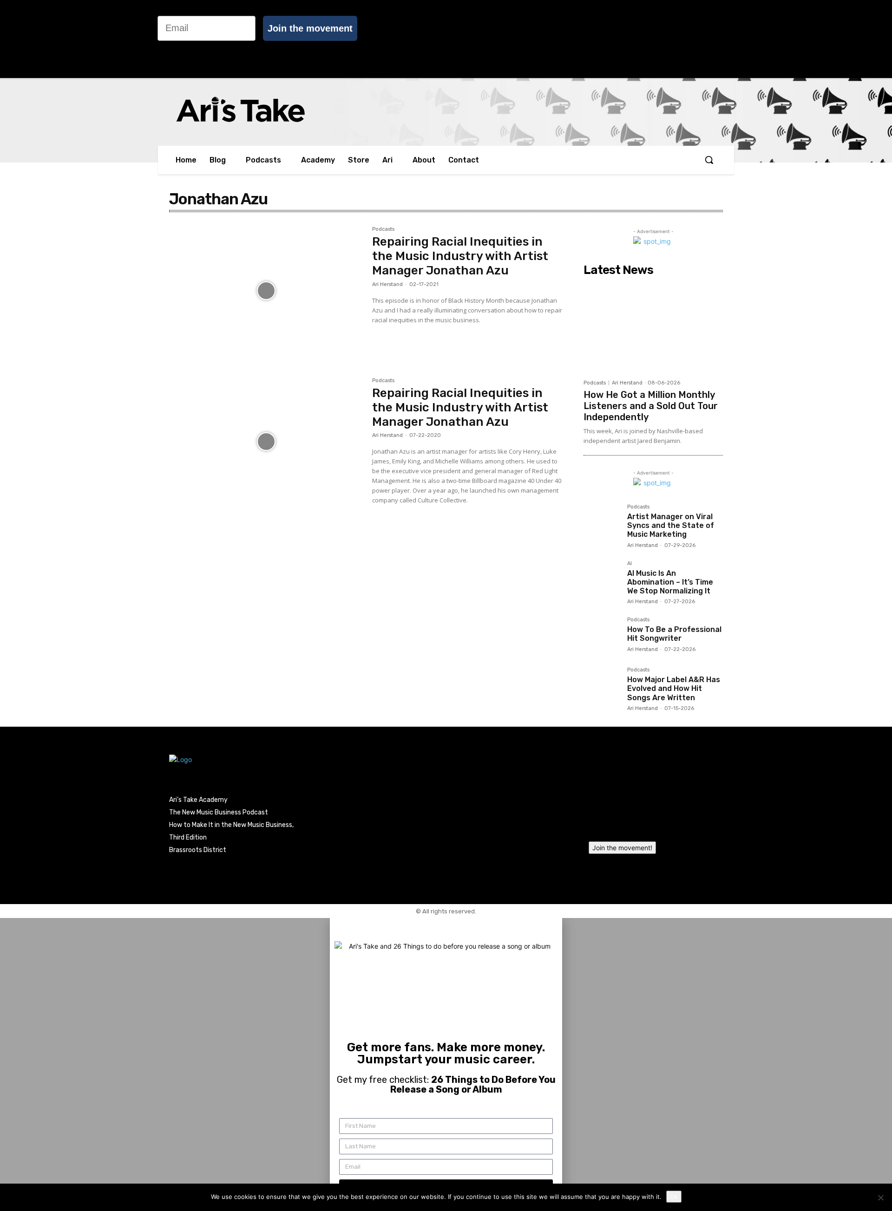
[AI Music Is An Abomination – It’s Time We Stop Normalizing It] (602, 579)
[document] (446, 1064)
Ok (674, 1196)
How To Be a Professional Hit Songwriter (674, 634)
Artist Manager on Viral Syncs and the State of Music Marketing (670, 525)
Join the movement (310, 28)
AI (629, 563)
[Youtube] (873, 39)
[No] (880, 1197)
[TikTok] (834, 39)
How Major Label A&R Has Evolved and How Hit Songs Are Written (673, 688)
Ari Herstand (387, 284)
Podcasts (383, 229)
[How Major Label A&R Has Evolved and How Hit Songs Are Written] (602, 685)
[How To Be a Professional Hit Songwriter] (602, 635)
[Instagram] (815, 39)
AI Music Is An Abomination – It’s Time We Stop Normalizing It (670, 582)
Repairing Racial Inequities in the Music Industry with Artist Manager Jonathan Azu (460, 256)
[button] (709, 160)
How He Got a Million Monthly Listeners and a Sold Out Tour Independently (651, 406)
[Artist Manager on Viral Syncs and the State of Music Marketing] (602, 522)
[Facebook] (796, 39)
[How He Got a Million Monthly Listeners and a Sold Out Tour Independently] (653, 327)
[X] (854, 39)
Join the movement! (622, 848)
